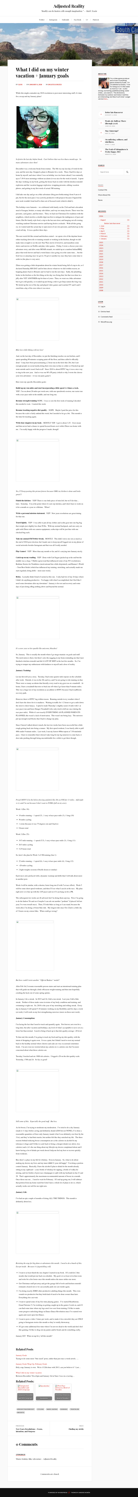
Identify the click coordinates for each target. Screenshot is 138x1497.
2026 (101, 216)
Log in (103, 306)
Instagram (53, 20)
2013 (101, 276)
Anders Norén (84, 1492)
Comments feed (106, 317)
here (105, 99)
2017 (101, 265)
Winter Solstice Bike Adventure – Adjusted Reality (36, 1459)
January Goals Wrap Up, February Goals (31, 1364)
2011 (101, 282)
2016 (101, 268)
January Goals (21, 1355)
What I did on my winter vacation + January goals (42, 72)
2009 (101, 288)
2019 (101, 259)
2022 (101, 251)
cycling (40, 1409)
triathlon (74, 1409)
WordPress (62, 1492)
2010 (101, 285)
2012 (101, 279)
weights (20, 1412)
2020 (101, 256)
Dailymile (65, 20)
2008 (101, 290)
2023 (101, 248)
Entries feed (105, 311)
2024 (101, 245)
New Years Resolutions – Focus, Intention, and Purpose (29, 1430)
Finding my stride (76, 1429)
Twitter (42, 20)
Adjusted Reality (69, 6)
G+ (87, 20)
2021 (101, 254)
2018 (101, 262)
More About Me (104, 195)
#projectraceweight (25, 1409)
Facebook (77, 20)
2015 (101, 271)
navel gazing (52, 1409)
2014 (101, 273)
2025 (101, 242)
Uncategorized (55, 84)
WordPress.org (106, 322)
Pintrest (96, 20)
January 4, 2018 (35, 84)
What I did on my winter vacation (29, 1372)
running (63, 1409)
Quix (20, 84)
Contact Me (102, 190)
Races (100, 200)
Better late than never (112, 223)
